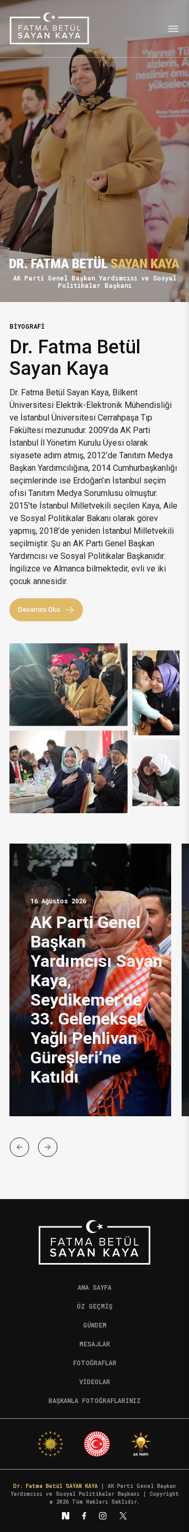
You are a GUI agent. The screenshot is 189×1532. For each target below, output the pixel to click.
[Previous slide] (19, 1147)
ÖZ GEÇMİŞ (94, 1306)
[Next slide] (48, 1147)
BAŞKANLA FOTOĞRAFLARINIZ (94, 1400)
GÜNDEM (111, 901)
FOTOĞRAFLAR (95, 1363)
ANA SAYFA (94, 1287)
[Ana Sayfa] (49, 29)
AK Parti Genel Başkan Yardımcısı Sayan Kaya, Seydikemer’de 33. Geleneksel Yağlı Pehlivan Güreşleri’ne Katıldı (96, 999)
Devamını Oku (39, 609)
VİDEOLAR (94, 1381)
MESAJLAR (94, 1344)
